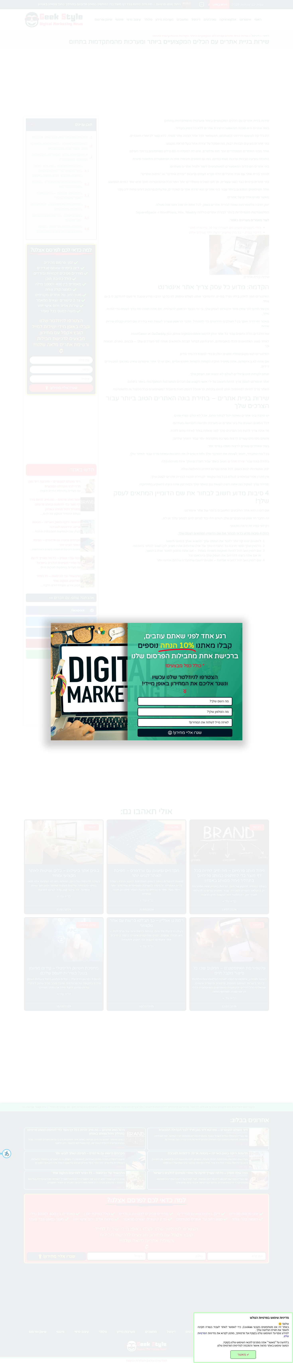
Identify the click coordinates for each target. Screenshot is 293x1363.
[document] (146, 681)
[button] (6, 1154)
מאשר (243, 1355)
